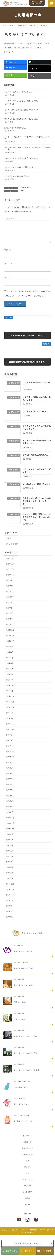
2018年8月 (10, 839)
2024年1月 (9, 558)
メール (8, 263)
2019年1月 (9, 812)
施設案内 (27, 1167)
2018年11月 (10, 823)
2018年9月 (10, 834)
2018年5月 (10, 856)
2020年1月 (9, 746)
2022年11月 (10, 635)
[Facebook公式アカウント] (36, 1219)
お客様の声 (27, 1186)
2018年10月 (10, 828)
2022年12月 (10, 630)
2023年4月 (9, 608)
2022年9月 (9, 646)
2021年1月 (9, 724)
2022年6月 (9, 663)
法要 (27, 1161)
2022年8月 (9, 652)
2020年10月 (10, 729)
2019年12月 (10, 751)
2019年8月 (10, 773)
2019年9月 (9, 768)
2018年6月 (10, 851)
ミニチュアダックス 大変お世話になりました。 (22, 110)
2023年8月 (10, 586)
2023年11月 (10, 569)
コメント (9, 218)
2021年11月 (10, 702)
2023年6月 (9, 597)
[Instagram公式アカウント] (27, 1219)
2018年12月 (10, 817)
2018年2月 (9, 873)
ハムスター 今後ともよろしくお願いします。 (21, 101)
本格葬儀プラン (27, 1142)
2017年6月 (9, 917)
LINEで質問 (46, 1251)
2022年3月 (9, 680)
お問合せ (27, 1204)
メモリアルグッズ (27, 1179)
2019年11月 (10, 757)
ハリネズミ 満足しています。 (36, 411)
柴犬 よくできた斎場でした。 (15, 128)
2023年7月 (9, 591)
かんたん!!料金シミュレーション (27, 1243)
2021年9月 (9, 713)
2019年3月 (9, 801)
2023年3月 (9, 613)
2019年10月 (10, 762)
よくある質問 (27, 1192)
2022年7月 (9, 657)
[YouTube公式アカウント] (19, 1219)
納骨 (27, 1173)
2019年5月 (9, 790)
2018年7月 (9, 845)
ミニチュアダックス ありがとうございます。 (21, 158)
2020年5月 (10, 740)
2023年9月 (9, 580)
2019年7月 (9, 779)
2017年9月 (9, 900)
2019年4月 (9, 795)
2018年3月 (10, 867)
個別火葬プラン (27, 1148)
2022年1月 (9, 691)
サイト (7, 277)
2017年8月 (9, 906)
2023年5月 (9, 602)
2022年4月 (9, 674)
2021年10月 (10, 707)
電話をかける (11, 1251)
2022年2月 (9, 685)
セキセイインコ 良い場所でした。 (17, 176)
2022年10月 (10, 641)
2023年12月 (10, 564)
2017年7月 (9, 911)
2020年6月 (10, 735)
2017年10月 (10, 895)
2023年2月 (9, 619)
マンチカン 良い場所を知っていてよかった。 (21, 119)
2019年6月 (9, 784)
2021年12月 (10, 696)
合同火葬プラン (27, 1154)
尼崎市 (22, 191)
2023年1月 (9, 624)
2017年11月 (10, 889)
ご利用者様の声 (26, 187)
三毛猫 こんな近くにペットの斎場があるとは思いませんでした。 (27, 137)
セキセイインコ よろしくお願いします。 (19, 167)
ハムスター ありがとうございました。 (18, 92)
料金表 (27, 1198)
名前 (7, 249)
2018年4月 (10, 862)
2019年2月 (9, 806)
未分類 (8, 538)
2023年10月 (10, 575)
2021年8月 (9, 718)
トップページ (27, 1136)
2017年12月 (10, 884)
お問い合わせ (28, 1251)
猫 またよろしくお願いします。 (37, 483)
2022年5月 (9, 668)
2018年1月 (9, 878)
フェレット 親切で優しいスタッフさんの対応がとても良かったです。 (27, 148)
